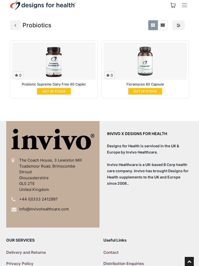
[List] (163, 25)
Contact (111, 252)
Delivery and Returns (26, 252)
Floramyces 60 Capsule (145, 84)
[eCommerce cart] (173, 5)
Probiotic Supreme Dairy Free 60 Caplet (54, 84)
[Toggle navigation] (184, 5)
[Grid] (153, 25)
